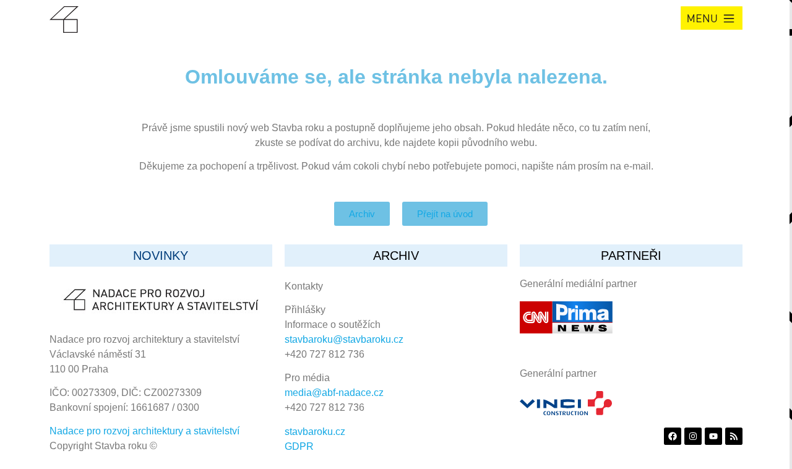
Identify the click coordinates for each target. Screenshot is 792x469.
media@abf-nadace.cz (334, 392)
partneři (631, 255)
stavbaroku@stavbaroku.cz (344, 339)
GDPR (299, 446)
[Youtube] (713, 436)
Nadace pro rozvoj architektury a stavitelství (144, 431)
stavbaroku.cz (315, 431)
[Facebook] (672, 436)
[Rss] (733, 436)
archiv (396, 255)
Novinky (160, 255)
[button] (711, 18)
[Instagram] (693, 436)
